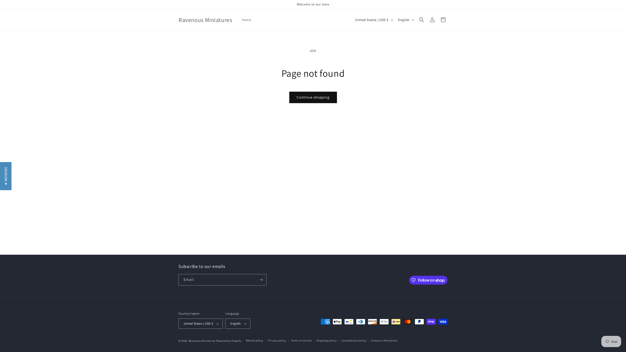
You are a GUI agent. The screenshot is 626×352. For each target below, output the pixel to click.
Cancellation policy (353, 340)
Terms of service (301, 340)
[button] (421, 19)
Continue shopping (313, 97)
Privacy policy (277, 340)
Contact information (384, 340)
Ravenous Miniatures (202, 340)
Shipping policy (326, 340)
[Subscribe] (261, 280)
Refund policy (254, 340)
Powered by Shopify (228, 340)
